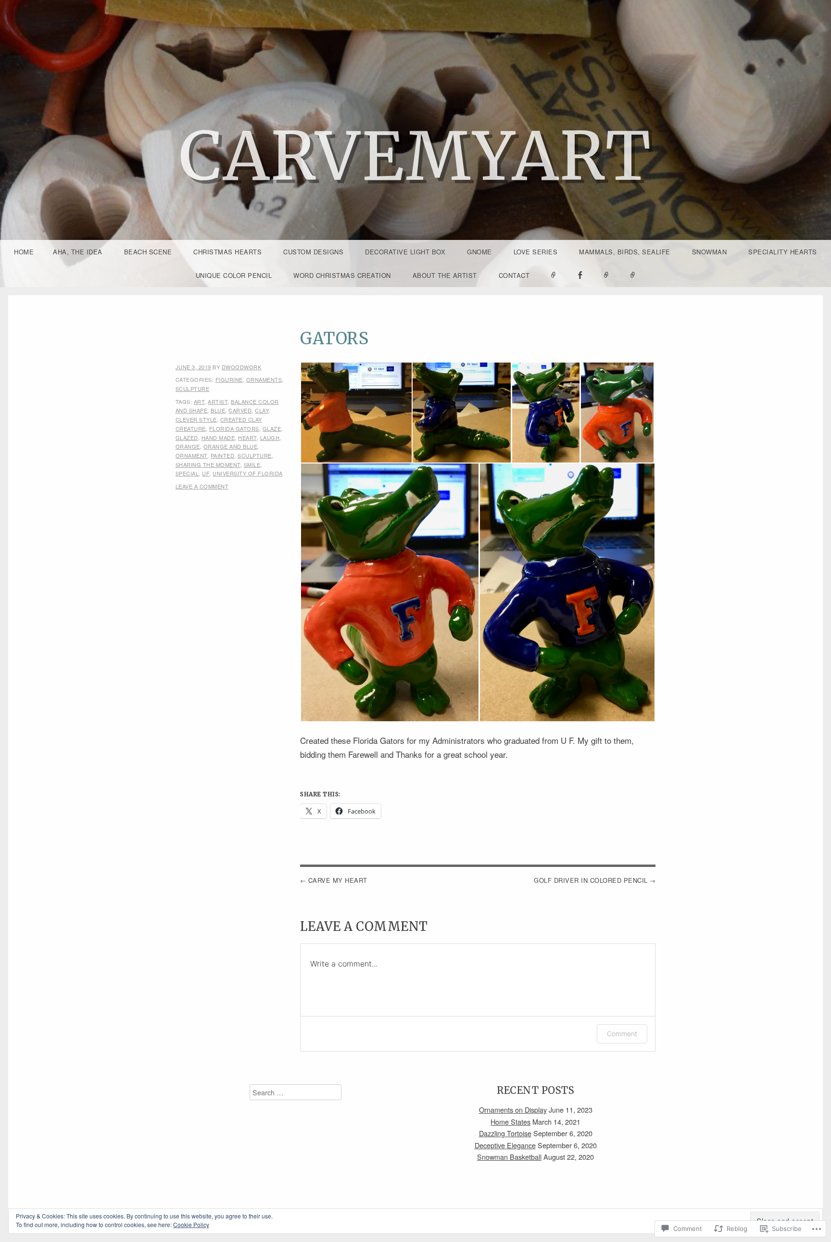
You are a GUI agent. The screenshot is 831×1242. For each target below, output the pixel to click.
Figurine (229, 379)
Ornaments (264, 379)
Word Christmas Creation (342, 275)
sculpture (193, 388)
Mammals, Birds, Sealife (624, 251)
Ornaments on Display (513, 1109)
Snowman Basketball (509, 1157)
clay (261, 410)
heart (247, 437)
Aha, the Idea (77, 251)
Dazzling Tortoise (505, 1133)
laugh (270, 437)
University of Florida (248, 473)
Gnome (479, 251)
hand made (218, 437)
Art (199, 401)
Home (24, 251)
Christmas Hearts (227, 251)
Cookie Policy (191, 1224)
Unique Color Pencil (234, 275)
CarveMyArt (415, 156)
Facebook (580, 286)
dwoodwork (242, 367)
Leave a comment (202, 486)
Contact (514, 275)
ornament (191, 455)
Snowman (709, 251)
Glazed (187, 437)
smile (252, 464)
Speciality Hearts (782, 251)
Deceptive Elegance (505, 1145)
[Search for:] (295, 1092)
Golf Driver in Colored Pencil (591, 880)
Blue (218, 410)
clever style (196, 419)
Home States (510, 1122)
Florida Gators (234, 428)
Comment (622, 1033)
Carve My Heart (337, 880)
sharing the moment (208, 464)
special (187, 473)
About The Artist (445, 275)
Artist (217, 401)
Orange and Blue (230, 446)
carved (240, 410)
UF (205, 473)
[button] (356, 413)
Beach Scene (148, 251)
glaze (272, 428)
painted (223, 455)
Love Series (536, 251)
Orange (188, 446)
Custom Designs (313, 251)
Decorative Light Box (405, 251)
